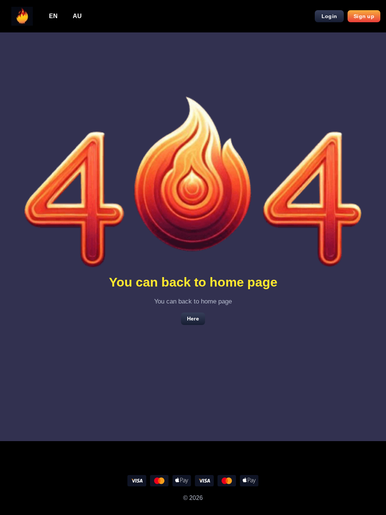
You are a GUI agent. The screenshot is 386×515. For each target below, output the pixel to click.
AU (77, 16)
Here (193, 319)
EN (53, 16)
